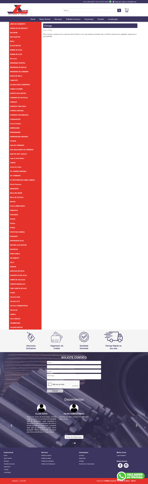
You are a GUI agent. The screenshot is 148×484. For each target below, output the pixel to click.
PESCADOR (14, 215)
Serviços (58, 19)
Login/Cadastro (121, 455)
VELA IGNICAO (15, 319)
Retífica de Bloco (46, 455)
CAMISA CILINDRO (16, 89)
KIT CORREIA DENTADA (18, 171)
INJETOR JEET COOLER (18, 154)
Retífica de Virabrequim (48, 464)
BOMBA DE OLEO (16, 54)
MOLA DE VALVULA (16, 197)
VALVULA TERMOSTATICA (19, 306)
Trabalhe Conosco (73, 19)
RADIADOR (13, 236)
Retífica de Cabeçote (47, 461)
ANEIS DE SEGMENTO (17, 24)
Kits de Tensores (15, 184)
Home (32, 19)
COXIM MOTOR (15, 119)
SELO (12, 262)
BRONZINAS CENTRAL (17, 63)
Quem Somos (44, 19)
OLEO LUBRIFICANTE (17, 206)
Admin (133, 481)
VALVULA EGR (15, 297)
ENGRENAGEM (15, 132)
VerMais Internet (110, 481)
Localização (113, 19)
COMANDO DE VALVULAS (19, 98)
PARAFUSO (14, 210)
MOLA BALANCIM (16, 193)
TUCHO (12, 293)
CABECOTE (14, 80)
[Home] (17, 9)
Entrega (81, 461)
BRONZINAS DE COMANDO (19, 72)
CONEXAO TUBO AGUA (18, 106)
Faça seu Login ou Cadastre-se (125, 2)
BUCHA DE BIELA (16, 76)
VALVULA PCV (15, 301)
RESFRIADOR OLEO (17, 241)
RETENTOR (14, 249)
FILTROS (13, 141)
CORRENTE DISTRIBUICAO (19, 115)
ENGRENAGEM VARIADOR (19, 137)
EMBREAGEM (14, 128)
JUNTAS (12, 163)
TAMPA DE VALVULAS (17, 280)
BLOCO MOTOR (15, 46)
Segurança (82, 458)
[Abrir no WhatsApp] (110, 2)
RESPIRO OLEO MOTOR (18, 245)
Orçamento (89, 19)
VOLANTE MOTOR (16, 327)
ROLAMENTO (14, 258)
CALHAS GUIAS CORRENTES (20, 85)
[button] (11, 424)
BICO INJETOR (15, 37)
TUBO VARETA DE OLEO (18, 288)
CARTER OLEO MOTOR (18, 93)
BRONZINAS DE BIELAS (18, 67)
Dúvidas (81, 455)
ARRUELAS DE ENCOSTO (19, 28)
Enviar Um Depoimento (74, 437)
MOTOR (12, 202)
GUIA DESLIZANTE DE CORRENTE (21, 150)
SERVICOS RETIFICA (17, 271)
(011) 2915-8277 (89, 2)
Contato (101, 19)
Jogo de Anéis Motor (17, 158)
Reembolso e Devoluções (86, 464)
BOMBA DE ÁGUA (16, 50)
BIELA (12, 41)
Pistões (12, 223)
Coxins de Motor (15, 124)
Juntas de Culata (15, 167)
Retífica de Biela (46, 458)
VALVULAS (13, 310)
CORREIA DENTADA (17, 111)
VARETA (13, 314)
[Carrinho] (127, 10)
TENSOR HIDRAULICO (17, 284)
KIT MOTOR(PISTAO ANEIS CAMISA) (22, 180)
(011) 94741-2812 (102, 2)
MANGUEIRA (14, 189)
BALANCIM (13, 33)
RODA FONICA (15, 254)
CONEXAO (13, 102)
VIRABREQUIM (15, 323)
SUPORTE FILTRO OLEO (18, 275)
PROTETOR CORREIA (17, 232)
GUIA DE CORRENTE (17, 145)
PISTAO (12, 219)
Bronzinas (13, 59)
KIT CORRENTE (15, 176)
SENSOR (13, 267)
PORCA (12, 228)
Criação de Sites (124, 481)
